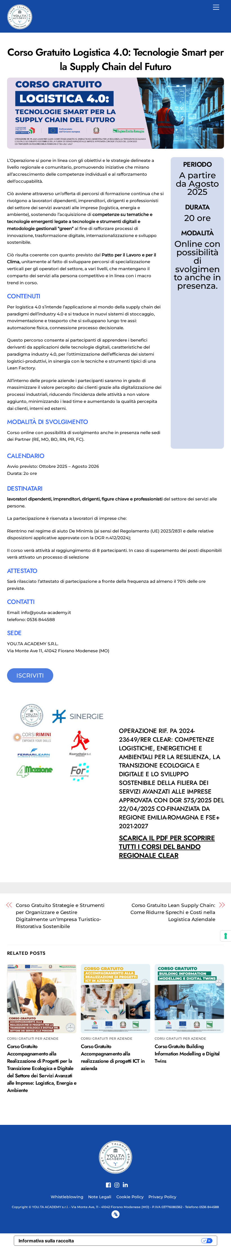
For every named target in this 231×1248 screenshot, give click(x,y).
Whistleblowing (67, 1197)
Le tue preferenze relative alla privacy (140, 1241)
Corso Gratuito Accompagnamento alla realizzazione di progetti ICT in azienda (113, 1057)
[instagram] (115, 1182)
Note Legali (99, 1197)
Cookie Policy (130, 1197)
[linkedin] (123, 1182)
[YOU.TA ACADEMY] (19, 16)
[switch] (171, 866)
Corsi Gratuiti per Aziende (33, 1039)
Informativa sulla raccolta (46, 1241)
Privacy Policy (162, 1197)
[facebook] (106, 1182)
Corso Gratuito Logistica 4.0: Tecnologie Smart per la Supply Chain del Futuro (115, 59)
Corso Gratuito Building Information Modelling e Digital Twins (187, 1054)
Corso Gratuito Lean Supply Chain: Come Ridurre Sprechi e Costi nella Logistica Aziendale (172, 912)
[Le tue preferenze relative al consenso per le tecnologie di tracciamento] (225, 936)
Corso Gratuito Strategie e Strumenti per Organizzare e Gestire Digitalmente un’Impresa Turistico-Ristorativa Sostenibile (60, 915)
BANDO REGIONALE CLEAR (167, 846)
